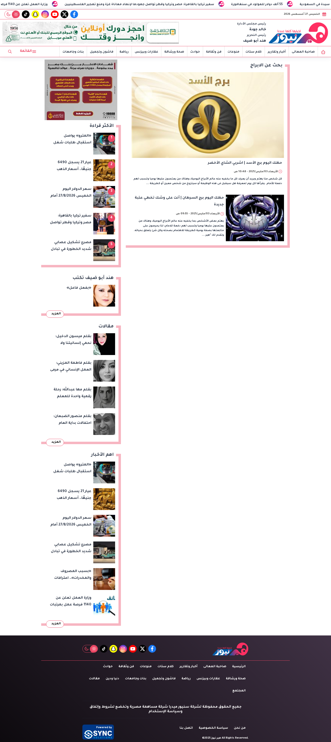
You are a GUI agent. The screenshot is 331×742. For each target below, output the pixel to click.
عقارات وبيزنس (146, 52)
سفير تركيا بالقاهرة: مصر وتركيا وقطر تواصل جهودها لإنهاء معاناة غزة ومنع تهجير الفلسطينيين (169, 4)
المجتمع (239, 691)
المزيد (56, 314)
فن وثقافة (213, 52)
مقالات (94, 678)
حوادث (195, 52)
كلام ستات (253, 52)
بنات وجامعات (73, 52)
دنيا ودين (112, 678)
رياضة (124, 52)
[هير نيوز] (298, 33)
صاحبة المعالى (303, 52)
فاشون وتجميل (101, 52)
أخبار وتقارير (277, 52)
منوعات (233, 52)
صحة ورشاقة (174, 52)
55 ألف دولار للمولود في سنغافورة (287, 4)
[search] (10, 51)
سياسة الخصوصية (213, 728)
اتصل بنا (186, 728)
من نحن (240, 728)
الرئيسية (239, 666)
